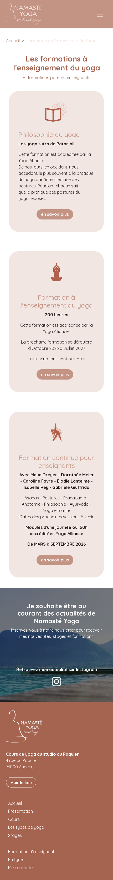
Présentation (20, 811)
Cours (14, 819)
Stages (15, 835)
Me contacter (21, 867)
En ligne (15, 859)
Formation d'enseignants (32, 851)
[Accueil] (26, 14)
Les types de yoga (26, 827)
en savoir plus (55, 214)
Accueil (13, 40)
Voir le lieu (21, 782)
